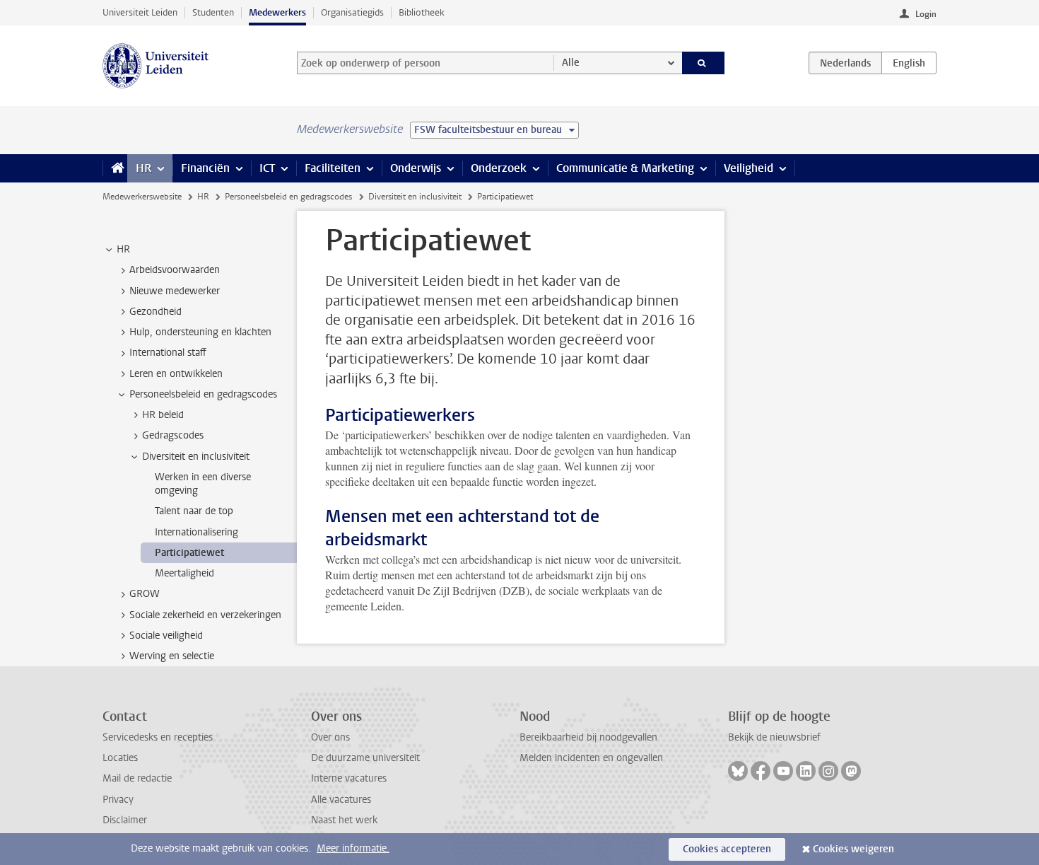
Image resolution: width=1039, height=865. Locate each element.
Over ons (330, 737)
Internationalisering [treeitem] (196, 532)
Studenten (213, 12)
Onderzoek (499, 168)
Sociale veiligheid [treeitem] (166, 635)
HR (143, 168)
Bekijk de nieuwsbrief (774, 737)
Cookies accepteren (727, 849)
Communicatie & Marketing (625, 168)
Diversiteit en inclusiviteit (415, 196)
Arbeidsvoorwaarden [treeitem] (174, 270)
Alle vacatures (341, 799)
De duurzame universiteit (365, 758)
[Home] (114, 168)
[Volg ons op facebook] (760, 771)
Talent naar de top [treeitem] (194, 511)
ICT (267, 168)
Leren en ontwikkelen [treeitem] (176, 374)
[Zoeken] (703, 63)
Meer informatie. (353, 848)
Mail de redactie (137, 778)
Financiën (205, 168)
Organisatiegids (352, 12)
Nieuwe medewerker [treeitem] (174, 291)
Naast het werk (344, 820)
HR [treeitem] (123, 249)
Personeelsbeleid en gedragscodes (288, 196)
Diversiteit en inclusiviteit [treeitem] (196, 456)
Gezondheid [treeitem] (155, 311)
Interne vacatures (349, 778)
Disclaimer (124, 820)
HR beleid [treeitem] (163, 415)
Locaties (120, 758)
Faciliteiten (332, 168)
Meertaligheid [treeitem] (184, 573)
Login (926, 14)
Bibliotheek (422, 12)
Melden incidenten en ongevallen (591, 758)
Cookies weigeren (853, 849)
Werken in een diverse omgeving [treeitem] (203, 483)
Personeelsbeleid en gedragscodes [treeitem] (203, 394)
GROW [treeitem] (144, 593)
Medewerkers (277, 12)
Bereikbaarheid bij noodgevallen (588, 737)
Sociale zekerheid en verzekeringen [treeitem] (205, 615)
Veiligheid (748, 168)
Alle (571, 62)
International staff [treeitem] (167, 352)
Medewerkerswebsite (142, 196)
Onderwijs (415, 168)
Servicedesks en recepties (157, 737)
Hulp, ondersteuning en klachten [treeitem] (200, 332)
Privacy (118, 799)
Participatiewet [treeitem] (189, 552)
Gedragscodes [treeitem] (173, 435)
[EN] (909, 63)
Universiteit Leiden (139, 12)
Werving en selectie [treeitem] (171, 656)
